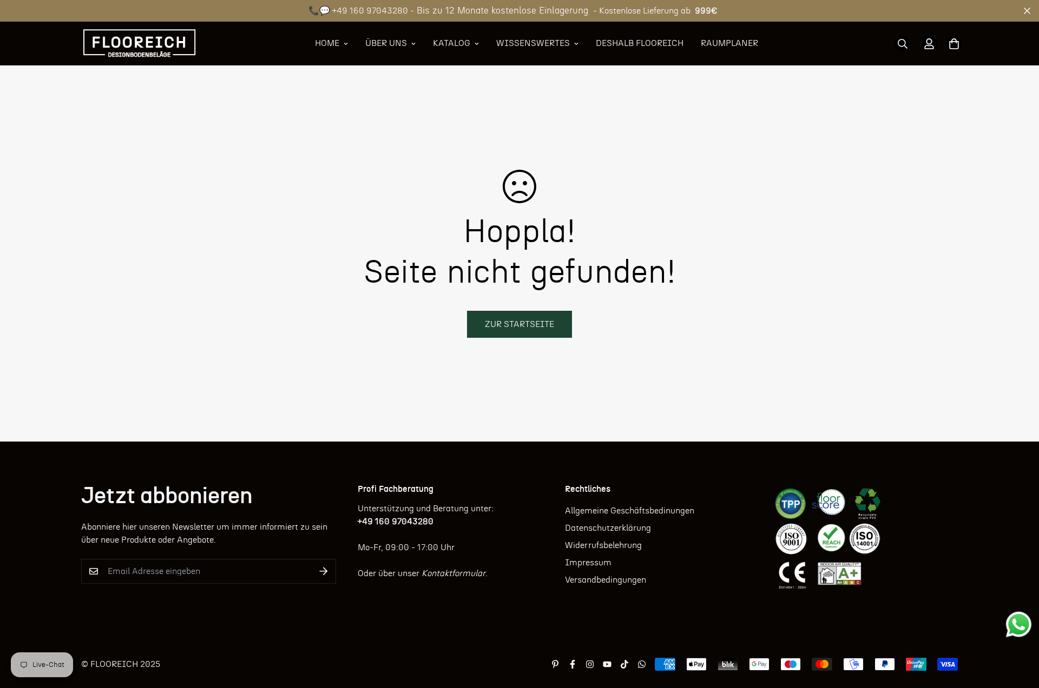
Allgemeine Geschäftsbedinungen (629, 510)
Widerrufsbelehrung (603, 545)
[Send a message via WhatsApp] (1019, 624)
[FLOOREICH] (139, 43)
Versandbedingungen (605, 580)
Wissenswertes (533, 43)
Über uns (386, 43)
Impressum (588, 562)
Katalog (451, 43)
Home (327, 43)
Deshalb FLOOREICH (639, 43)
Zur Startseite (519, 324)
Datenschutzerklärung (608, 528)
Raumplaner (729, 43)
